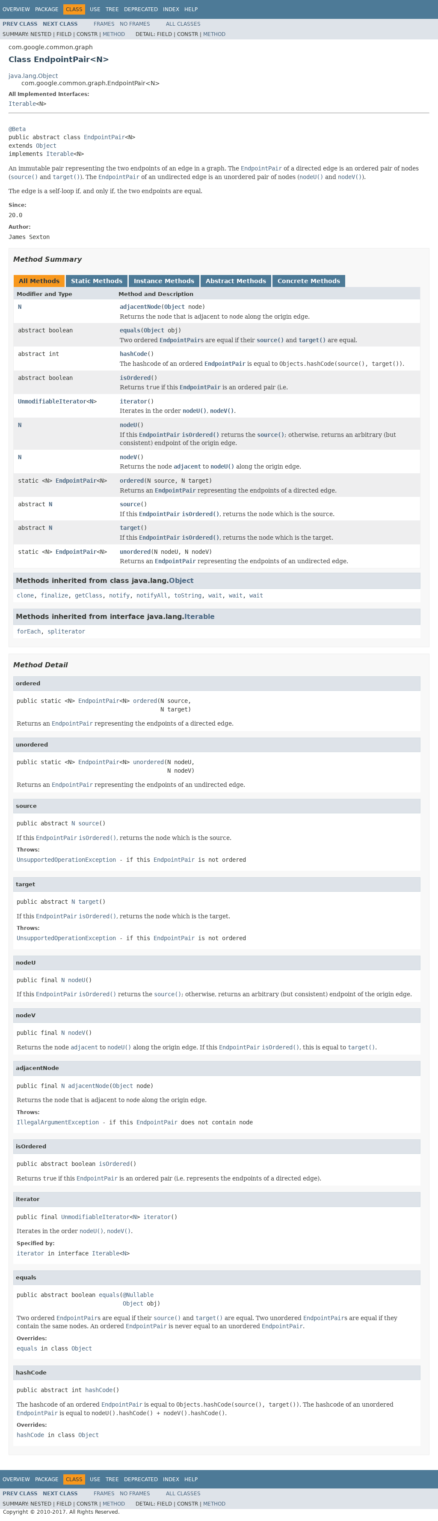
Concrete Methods (309, 281)
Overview (16, 9)
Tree (112, 9)
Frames (104, 24)
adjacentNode (140, 306)
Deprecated (141, 9)
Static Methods (96, 281)
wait (215, 595)
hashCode (133, 353)
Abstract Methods (236, 281)
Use (95, 9)
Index (171, 9)
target (130, 527)
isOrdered (135, 377)
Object (46, 145)
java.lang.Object (33, 75)
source (130, 504)
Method (114, 34)
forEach (29, 631)
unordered (135, 551)
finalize (54, 595)
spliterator (66, 631)
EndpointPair (104, 137)
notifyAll (151, 595)
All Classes (183, 24)
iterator (133, 401)
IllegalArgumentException (58, 1122)
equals (130, 330)
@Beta (17, 129)
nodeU (128, 424)
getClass (88, 595)
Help (191, 9)
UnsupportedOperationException (66, 859)
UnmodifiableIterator (52, 401)
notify (119, 595)
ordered (132, 480)
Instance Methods (164, 281)
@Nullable (138, 1294)
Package (47, 9)
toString (187, 595)
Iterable (22, 103)
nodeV (128, 457)
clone (25, 595)
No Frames (135, 24)
